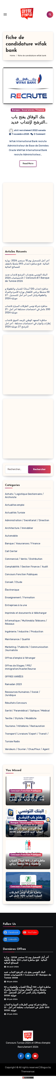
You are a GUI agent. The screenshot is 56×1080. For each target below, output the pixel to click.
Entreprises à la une (16, 605)
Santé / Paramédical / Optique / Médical (27, 710)
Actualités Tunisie (15, 512)
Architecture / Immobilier (19, 528)
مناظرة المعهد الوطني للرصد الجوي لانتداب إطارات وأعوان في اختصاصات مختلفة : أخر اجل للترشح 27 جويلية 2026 (28, 323)
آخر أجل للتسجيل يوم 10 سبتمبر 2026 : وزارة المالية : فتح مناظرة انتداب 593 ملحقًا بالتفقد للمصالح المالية (27, 263)
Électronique (12, 589)
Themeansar (27, 1071)
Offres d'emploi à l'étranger (20, 658)
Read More (28, 163)
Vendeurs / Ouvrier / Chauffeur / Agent (27, 749)
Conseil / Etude (13, 582)
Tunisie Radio (12, 741)
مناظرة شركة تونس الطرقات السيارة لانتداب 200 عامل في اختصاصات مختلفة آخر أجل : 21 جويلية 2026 (27, 309)
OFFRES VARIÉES (14, 676)
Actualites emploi (14, 505)
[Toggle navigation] (5, 14)
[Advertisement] (28, 213)
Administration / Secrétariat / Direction (27, 520)
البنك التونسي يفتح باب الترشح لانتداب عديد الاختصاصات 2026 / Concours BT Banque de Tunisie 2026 (27, 277)
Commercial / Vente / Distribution (24, 559)
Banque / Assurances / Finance (28, 110)
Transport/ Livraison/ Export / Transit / (27, 733)
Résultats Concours (16, 703)
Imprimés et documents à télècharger (26, 613)
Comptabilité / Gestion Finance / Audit (26, 566)
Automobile (11, 535)
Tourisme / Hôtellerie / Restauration (25, 726)
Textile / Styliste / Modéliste (20, 718)
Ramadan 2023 (13, 684)
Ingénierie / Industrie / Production (24, 631)
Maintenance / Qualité (17, 639)
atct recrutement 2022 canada (30, 130)
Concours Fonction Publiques (21, 574)
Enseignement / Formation (20, 597)
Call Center (11, 551)
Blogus (44, 1067)
